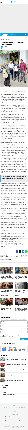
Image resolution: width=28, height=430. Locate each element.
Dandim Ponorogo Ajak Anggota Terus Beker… (16, 359)
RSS (21, 421)
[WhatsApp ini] (26, 251)
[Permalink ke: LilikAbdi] (1, 47)
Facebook (8, 416)
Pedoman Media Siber (20, 407)
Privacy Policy (20, 409)
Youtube (8, 421)
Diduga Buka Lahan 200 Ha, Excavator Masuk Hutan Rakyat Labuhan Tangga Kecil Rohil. (6, 307)
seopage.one (22, 426)
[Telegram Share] (23, 251)
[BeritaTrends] (14, 1)
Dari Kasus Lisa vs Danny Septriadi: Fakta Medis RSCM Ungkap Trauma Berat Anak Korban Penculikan (21, 276)
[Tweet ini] (20, 251)
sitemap (14, 411)
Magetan (4, 387)
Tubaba (4, 392)
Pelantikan (5, 390)
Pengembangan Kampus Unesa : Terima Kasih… (16, 364)
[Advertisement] (14, 19)
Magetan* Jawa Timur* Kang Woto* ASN (11, 397)
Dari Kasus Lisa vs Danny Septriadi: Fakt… (15, 380)
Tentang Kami (7, 407)
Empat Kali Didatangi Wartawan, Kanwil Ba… (15, 369)
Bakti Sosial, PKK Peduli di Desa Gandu (21, 257)
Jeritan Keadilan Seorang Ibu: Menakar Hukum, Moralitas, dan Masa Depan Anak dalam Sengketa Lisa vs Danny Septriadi (6, 293)
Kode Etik (7, 409)
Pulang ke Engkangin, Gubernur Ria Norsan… (15, 375)
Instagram (21, 418)
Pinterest (8, 418)
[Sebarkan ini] (17, 251)
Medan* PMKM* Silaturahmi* (9, 394)
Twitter (21, 416)
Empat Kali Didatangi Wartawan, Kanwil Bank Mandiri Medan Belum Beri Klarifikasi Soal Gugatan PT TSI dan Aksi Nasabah (6, 277)
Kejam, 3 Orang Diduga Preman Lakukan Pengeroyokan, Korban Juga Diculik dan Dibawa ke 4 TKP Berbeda (21, 293)
